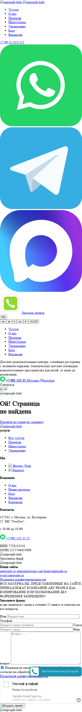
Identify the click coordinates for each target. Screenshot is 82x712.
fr (25, 321)
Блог (11, 30)
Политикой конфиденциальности (24, 676)
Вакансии (15, 35)
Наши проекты (19, 489)
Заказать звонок (33, 313)
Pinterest (18, 470)
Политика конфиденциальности (23, 579)
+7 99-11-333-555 (12, 42)
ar (9, 321)
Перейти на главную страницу (22, 422)
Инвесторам (17, 22)
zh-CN (33, 321)
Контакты (15, 502)
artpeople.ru (8, 571)
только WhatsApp (30, 380)
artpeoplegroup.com (30, 571)
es (20, 321)
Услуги (13, 10)
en (3, 321)
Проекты (14, 442)
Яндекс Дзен (21, 466)
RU (3, 317)
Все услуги (16, 438)
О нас (12, 14)
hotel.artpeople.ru (55, 571)
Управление (17, 26)
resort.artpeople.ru (12, 575)
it (14, 321)
